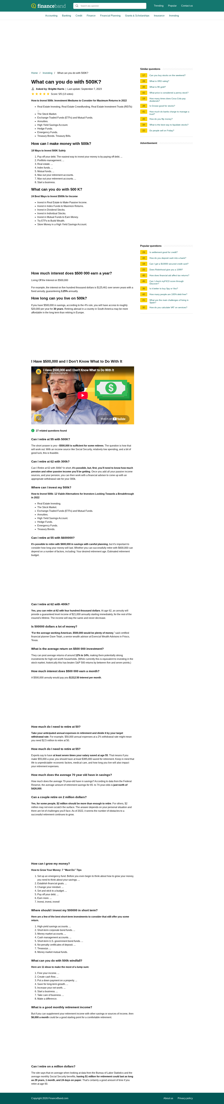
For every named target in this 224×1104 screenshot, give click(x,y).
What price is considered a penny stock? (168, 92)
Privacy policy (185, 1098)
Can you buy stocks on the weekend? (167, 75)
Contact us (187, 5)
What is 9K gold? (157, 87)
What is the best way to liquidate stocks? (168, 125)
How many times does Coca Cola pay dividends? (167, 99)
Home (34, 73)
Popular (172, 5)
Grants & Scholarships (137, 15)
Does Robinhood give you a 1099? (166, 269)
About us (168, 1098)
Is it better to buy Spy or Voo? (163, 288)
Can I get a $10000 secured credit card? (168, 264)
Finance (91, 15)
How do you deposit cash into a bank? (167, 258)
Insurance (159, 15)
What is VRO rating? (159, 81)
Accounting (51, 15)
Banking (66, 15)
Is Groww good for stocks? (162, 106)
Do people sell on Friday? (161, 130)
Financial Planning (110, 15)
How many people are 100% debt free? (168, 294)
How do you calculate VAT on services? (168, 307)
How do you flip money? (161, 119)
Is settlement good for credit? (163, 252)
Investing (174, 15)
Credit (79, 15)
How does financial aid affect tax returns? (169, 275)
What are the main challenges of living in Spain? (168, 301)
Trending (159, 5)
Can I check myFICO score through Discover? (166, 282)
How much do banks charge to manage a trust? (169, 112)
